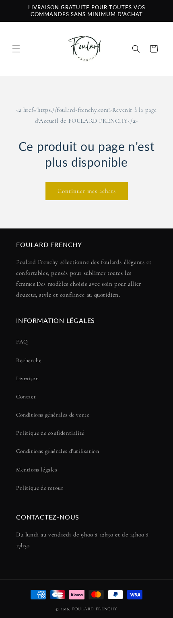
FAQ (22, 341)
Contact (26, 396)
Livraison (27, 378)
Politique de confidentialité (50, 432)
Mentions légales (37, 469)
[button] (16, 49)
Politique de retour (39, 487)
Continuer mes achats (87, 191)
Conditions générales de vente (52, 414)
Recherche (28, 360)
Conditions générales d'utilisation (57, 451)
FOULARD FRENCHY (94, 609)
